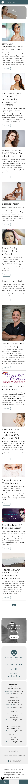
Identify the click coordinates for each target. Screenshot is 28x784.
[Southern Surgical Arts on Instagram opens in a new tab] (7, 664)
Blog (16, 15)
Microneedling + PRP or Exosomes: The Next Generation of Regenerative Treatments (12, 99)
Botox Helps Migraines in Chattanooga (13, 388)
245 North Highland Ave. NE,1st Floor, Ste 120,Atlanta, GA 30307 (14, 715)
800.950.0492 (19, 777)
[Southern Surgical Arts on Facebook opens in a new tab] (16, 664)
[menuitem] (7, 664)
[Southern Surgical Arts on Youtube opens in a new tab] (20, 664)
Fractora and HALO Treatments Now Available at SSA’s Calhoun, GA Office (11, 434)
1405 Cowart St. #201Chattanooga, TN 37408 (14, 687)
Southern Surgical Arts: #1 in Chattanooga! (13, 345)
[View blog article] (13, 32)
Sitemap (23, 755)
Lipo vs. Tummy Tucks (12, 280)
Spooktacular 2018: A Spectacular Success (12, 526)
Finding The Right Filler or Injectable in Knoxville (11, 251)
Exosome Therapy (10, 203)
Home (11, 15)
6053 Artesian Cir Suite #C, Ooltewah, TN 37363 (14, 727)
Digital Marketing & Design (15, 761)
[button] (2, 778)
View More (6, 68)
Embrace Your (14, 628)
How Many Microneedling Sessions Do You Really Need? (13, 46)
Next (14, 605)
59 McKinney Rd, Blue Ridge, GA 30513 (14, 738)
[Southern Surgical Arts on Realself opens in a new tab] (16, 669)
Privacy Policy (16, 755)
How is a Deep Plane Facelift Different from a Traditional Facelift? (13, 153)
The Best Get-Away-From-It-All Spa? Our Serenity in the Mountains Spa (11, 574)
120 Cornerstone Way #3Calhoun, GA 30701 (14, 701)
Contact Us (14, 637)
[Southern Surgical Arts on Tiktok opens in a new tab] (12, 669)
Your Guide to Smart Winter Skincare (12, 481)
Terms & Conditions (7, 755)
